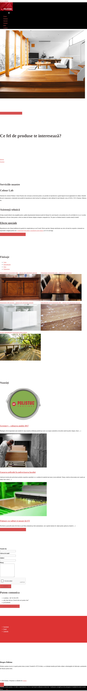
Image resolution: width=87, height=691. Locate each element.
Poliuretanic (6, 269)
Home (5, 16)
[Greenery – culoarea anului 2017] (23, 420)
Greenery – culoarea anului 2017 (14, 426)
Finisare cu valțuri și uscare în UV (15, 521)
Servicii (5, 21)
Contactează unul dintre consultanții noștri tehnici (30, 230)
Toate (4, 262)
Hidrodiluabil (7, 264)
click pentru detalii (10, 606)
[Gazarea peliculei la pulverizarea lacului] (23, 467)
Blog (4, 25)
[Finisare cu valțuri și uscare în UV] (23, 515)
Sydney (25, 680)
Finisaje (5, 23)
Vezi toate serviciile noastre (13, 234)
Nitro (4, 267)
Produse (5, 18)
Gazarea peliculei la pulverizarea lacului (18, 472)
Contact (5, 27)
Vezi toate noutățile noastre (13, 529)
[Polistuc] (6, 10)
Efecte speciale (8, 222)
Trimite (5, 586)
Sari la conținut (4, 1)
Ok (7, 689)
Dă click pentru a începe (11, 113)
